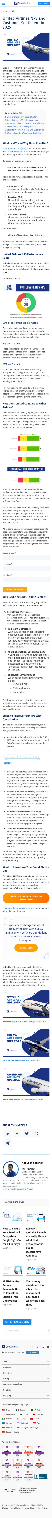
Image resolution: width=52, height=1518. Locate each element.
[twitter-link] (38, 1347)
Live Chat (20, 1352)
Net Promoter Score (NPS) (14, 148)
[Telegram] (7, 1143)
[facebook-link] (32, 1347)
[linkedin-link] (43, 1347)
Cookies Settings (42, 1508)
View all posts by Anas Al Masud (18, 1189)
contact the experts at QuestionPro (21, 908)
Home (5, 11)
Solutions (7, 1390)
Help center (10, 1352)
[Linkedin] (7, 1133)
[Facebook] (17, 1133)
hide (21, 113)
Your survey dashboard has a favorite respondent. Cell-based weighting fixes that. (35, 1293)
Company (7, 1395)
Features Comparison (12, 1384)
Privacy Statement (16, 1508)
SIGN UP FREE (44, 3)
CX (13, 11)
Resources (7, 1373)
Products (7, 1367)
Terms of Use (29, 1508)
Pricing (6, 1379)
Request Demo (26, 947)
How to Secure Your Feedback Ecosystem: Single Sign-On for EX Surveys (12, 1236)
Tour (5, 1362)
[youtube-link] (48, 1347)
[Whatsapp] (36, 1133)
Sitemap (5, 1508)
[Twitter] (27, 1133)
